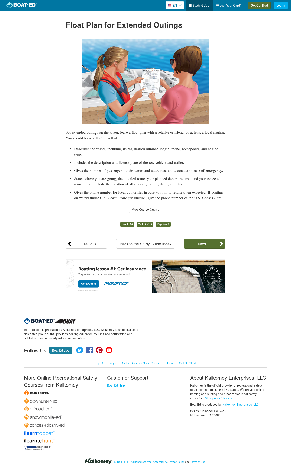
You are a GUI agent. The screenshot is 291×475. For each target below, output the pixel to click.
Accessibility (160, 461)
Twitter (79, 350)
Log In (281, 5)
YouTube (109, 350)
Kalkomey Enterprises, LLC (240, 404)
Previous (89, 243)
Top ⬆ (99, 363)
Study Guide (200, 5)
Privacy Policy (176, 461)
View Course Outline (145, 209)
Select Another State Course (141, 363)
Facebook (89, 350)
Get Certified (259, 5)
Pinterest (99, 350)
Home (170, 363)
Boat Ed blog (60, 350)
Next (202, 243)
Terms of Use (197, 461)
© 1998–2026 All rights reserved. (133, 461)
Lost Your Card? (230, 5)
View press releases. (219, 398)
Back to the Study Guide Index (145, 243)
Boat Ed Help (116, 385)
